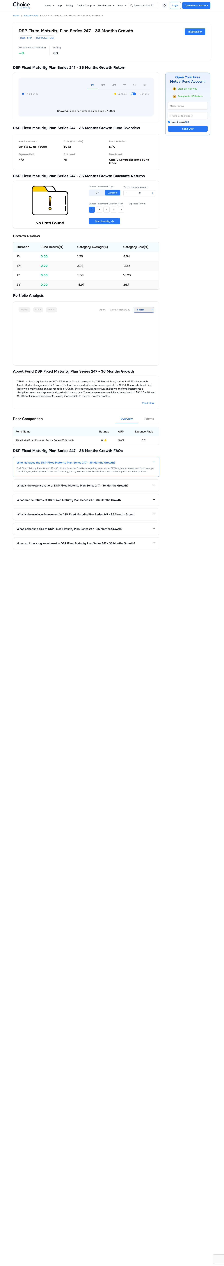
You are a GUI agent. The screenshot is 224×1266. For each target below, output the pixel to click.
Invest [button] (47, 5)
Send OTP (188, 128)
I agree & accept (180, 122)
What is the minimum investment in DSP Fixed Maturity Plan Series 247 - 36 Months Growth (76, 514)
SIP (97, 192)
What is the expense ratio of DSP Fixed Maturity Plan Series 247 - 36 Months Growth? (72, 485)
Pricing (69, 5)
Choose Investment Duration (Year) (106, 203)
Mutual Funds (30, 15)
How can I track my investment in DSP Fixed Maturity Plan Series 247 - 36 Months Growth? (76, 543)
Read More (148, 403)
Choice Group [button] (84, 5)
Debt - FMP (26, 38)
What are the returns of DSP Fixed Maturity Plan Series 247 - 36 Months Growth (69, 500)
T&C (187, 122)
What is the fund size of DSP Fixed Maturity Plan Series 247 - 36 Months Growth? (69, 529)
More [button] (120, 5)
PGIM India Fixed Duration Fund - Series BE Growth (45, 440)
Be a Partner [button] (104, 5)
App (59, 5)
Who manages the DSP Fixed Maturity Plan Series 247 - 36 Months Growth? (66, 462)
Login (175, 5)
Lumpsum (112, 192)
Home (16, 15)
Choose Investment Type (101, 186)
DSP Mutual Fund (44, 38)
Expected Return (137, 203)
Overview (127, 418)
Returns (149, 418)
